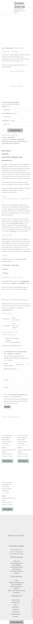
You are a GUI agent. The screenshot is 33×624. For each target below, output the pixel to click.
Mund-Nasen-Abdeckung (21, 141)
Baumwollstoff (9, 113)
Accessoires (15, 599)
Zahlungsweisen (16, 584)
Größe (6, 106)
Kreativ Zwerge (19, 4)
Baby (15, 604)
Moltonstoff (8, 120)
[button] (10, 102)
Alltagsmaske (20, 139)
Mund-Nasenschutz (7, 143)
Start (3, 48)
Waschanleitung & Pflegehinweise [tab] (12, 157)
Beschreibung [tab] (6, 150)
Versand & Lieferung (16, 586)
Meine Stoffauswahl (16, 563)
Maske (11, 141)
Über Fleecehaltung (16, 567)
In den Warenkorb (15, 130)
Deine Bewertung (8, 364)
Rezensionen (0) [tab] (7, 160)
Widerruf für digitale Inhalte (16, 590)
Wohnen (15, 616)
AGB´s (16, 580)
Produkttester (16, 565)
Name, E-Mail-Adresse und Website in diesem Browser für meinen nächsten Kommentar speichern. (16, 401)
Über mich (16, 561)
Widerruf (16, 588)
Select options (7, 461)
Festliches (16, 609)
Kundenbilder (6, 309)
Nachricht (27, 251)
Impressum (16, 592)
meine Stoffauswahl (16, 223)
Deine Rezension (10, 369)
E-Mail (6, 387)
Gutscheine (15, 611)
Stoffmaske (16, 143)
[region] (16, 79)
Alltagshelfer (9, 48)
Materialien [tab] (5, 154)
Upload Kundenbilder (16, 571)
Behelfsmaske (5, 141)
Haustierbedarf (15, 614)
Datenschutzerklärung (20, 394)
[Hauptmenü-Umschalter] (29, 7)
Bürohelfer (15, 607)
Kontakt (13, 231)
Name (6, 380)
